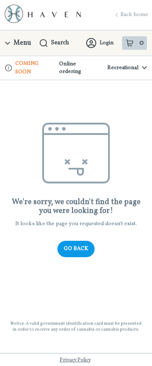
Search (60, 43)
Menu (22, 43)
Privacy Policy (75, 360)
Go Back (76, 249)
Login (107, 43)
